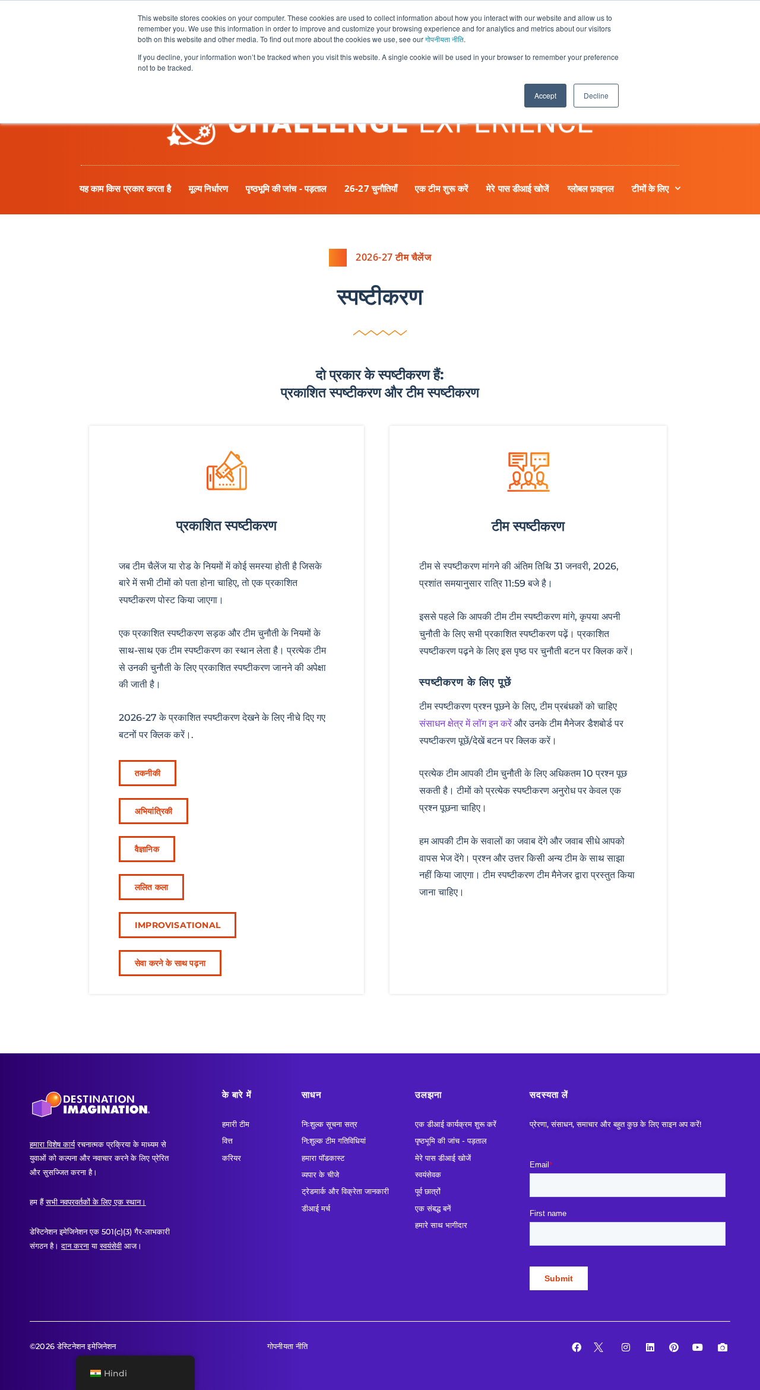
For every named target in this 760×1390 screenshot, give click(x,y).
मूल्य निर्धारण (209, 188)
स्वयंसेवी (111, 1245)
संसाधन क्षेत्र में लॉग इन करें (465, 723)
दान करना (75, 1245)
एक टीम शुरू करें (441, 188)
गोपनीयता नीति (444, 39)
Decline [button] (596, 95)
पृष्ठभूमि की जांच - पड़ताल (286, 188)
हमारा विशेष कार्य (52, 1144)
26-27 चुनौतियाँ (370, 188)
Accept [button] (545, 95)
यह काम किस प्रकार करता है (125, 188)
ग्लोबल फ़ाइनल (591, 188)
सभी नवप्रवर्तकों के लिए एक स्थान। (96, 1202)
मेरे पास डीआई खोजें (517, 188)
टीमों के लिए (650, 188)
